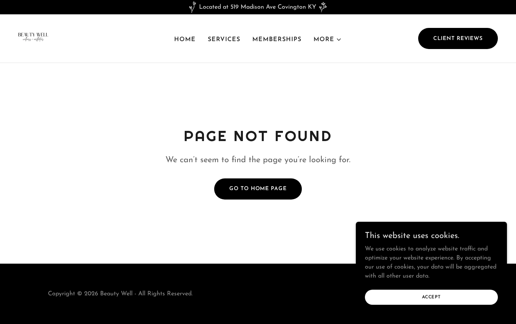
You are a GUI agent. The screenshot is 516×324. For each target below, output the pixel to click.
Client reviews (458, 38)
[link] (33, 38)
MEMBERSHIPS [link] (276, 40)
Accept (431, 297)
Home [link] (185, 40)
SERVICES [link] (224, 40)
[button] (328, 39)
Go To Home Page (257, 189)
